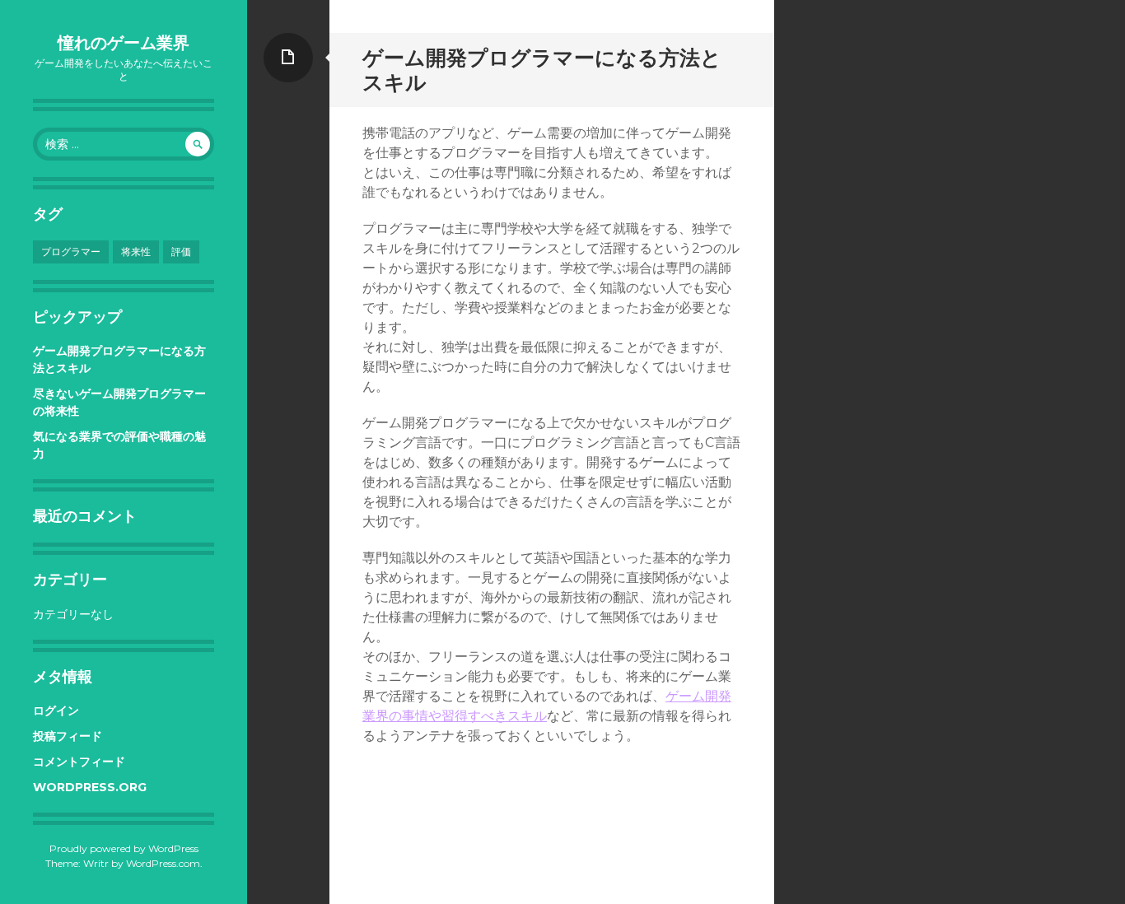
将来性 (136, 251)
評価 (181, 251)
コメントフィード (79, 761)
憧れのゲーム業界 (123, 43)
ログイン (56, 710)
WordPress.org (90, 787)
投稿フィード (67, 736)
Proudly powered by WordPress (123, 848)
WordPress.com (163, 863)
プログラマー (70, 251)
